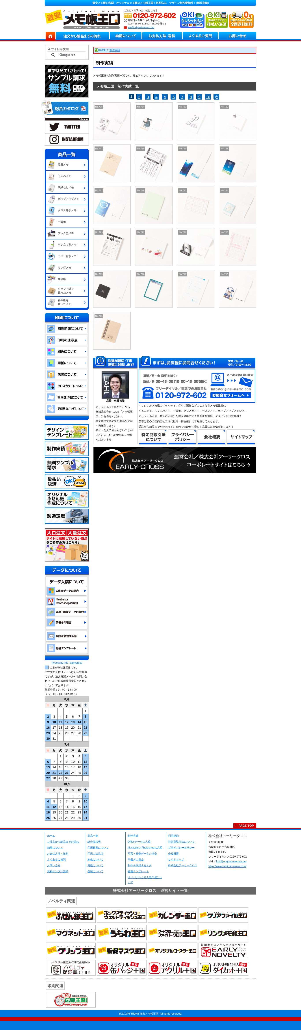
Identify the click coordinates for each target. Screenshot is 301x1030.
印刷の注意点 (95, 853)
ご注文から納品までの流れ (63, 841)
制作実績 (133, 835)
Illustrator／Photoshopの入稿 (145, 847)
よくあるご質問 (56, 859)
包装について (95, 871)
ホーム (51, 835)
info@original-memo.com (141, 27)
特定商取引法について (181, 841)
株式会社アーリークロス (182, 865)
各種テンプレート (138, 871)
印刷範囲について (98, 847)
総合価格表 (94, 841)
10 (208, 97)
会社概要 (173, 853)
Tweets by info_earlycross (66, 662)
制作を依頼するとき (140, 865)
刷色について (95, 859)
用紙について (95, 865)
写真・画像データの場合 (142, 853)
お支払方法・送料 (57, 853)
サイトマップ (176, 859)
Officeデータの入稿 (139, 841)
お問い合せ (53, 865)
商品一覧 (92, 835)
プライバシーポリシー (181, 847)
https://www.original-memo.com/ (227, 866)
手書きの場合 (136, 859)
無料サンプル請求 (57, 871)
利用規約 (173, 835)
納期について (55, 847)
